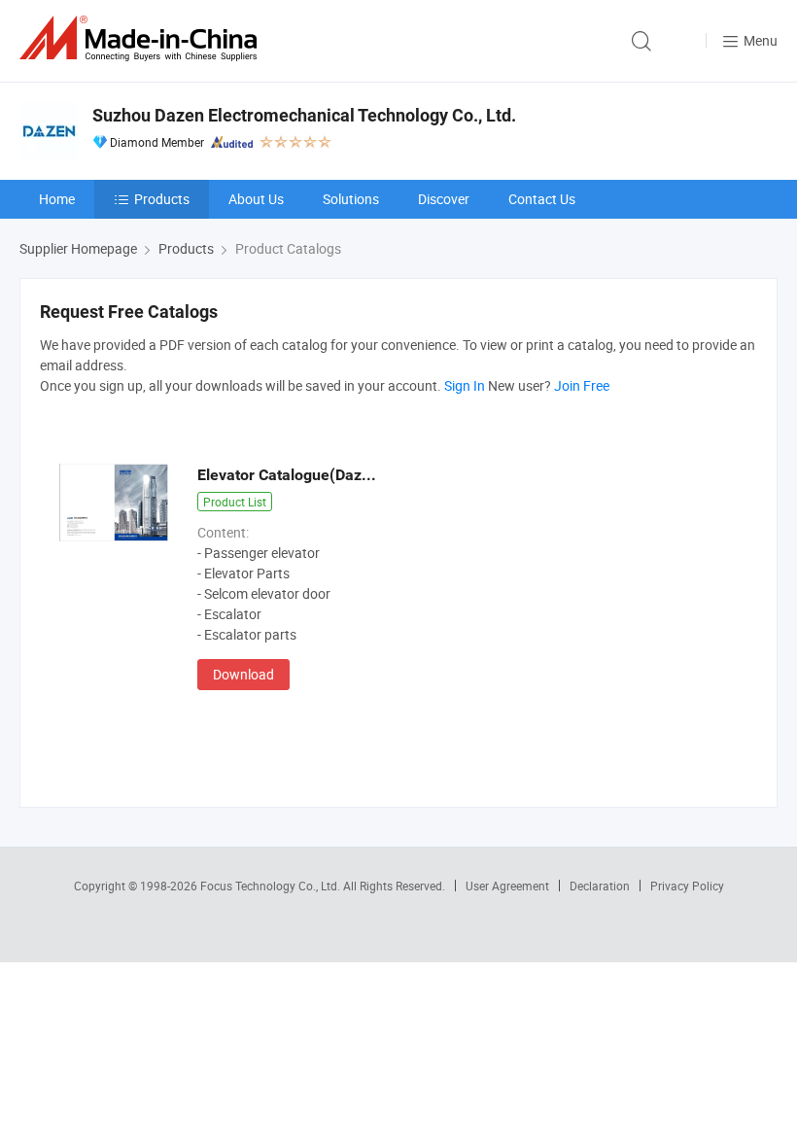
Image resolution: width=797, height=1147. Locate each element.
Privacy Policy (687, 885)
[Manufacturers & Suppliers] (141, 38)
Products (162, 199)
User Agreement (507, 885)
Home (57, 199)
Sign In (464, 385)
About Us (256, 199)
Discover (443, 199)
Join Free (581, 385)
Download (243, 674)
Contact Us (541, 199)
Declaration (600, 885)
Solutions (351, 199)
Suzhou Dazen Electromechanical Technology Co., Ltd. (304, 115)
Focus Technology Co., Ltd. (271, 885)
